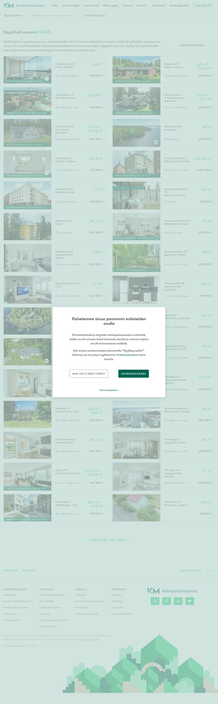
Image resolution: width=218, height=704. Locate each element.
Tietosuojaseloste (108, 390)
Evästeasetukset (127, 355)
